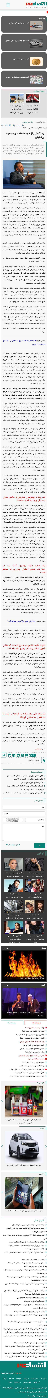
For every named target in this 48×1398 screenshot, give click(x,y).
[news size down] (14, 125)
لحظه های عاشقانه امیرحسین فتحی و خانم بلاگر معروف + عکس (35, 918)
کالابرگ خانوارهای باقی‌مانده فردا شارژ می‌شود (29, 1073)
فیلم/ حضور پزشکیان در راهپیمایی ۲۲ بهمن (28, 779)
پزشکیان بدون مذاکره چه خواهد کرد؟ (21, 621)
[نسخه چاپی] (2, 125)
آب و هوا (37, 1382)
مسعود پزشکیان (33, 760)
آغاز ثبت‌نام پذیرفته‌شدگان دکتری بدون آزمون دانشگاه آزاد (24, 1332)
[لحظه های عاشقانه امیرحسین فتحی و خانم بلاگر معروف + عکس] (34, 906)
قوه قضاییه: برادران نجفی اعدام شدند (32, 1066)
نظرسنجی (17, 1382)
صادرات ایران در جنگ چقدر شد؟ (33, 1062)
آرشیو (5, 1378)
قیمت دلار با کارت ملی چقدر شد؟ (33, 1031)
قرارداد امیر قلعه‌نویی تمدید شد (34, 1301)
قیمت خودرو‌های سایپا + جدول (19, 23)
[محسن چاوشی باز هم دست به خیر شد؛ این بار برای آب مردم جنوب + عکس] (13, 885)
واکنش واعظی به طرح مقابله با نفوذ (32, 1038)
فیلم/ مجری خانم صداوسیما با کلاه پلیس (30, 1297)
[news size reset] (18, 125)
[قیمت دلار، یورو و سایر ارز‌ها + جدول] (36, 80)
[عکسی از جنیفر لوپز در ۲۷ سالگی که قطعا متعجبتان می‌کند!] (13, 864)
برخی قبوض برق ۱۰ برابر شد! (34, 1052)
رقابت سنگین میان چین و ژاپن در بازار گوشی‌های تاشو (24, 1211)
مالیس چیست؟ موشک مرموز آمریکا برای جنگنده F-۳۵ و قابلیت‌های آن (14, 918)
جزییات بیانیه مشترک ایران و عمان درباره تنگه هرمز (27, 1076)
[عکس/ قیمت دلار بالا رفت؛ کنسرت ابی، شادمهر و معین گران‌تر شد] (24, 1003)
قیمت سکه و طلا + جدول (21, 59)
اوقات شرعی (27, 1382)
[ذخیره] (10, 125)
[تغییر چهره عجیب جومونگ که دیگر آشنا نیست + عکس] (34, 885)
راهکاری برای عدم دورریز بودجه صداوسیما (30, 1034)
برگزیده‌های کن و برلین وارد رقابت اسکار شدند (28, 1311)
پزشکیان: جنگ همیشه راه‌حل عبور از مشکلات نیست (26, 1242)
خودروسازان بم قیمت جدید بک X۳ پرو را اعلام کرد (24, 1165)
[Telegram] (18, 755)
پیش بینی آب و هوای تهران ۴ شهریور (31, 1055)
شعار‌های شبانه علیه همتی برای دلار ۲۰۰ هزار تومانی (27, 1069)
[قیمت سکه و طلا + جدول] (36, 61)
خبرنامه (26, 1378)
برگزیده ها (36, 1023)
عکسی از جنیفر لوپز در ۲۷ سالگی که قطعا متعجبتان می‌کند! (14, 876)
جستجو (11, 1378)
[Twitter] (9, 755)
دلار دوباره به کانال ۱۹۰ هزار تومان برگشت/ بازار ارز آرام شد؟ (24, 1353)
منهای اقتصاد (40, 122)
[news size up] (23, 125)
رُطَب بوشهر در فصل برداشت (34, 1027)
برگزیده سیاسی (27, 122)
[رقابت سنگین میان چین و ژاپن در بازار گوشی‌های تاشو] (24, 1193)
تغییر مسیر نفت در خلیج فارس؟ (33, 1045)
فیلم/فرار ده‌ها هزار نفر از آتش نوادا (32, 978)
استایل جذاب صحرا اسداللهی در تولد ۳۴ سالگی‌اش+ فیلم (14, 939)
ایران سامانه (31, 1396)
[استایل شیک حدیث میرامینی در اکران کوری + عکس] (34, 927)
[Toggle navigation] (5, 5)
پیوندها (18, 1378)
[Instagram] (22, 755)
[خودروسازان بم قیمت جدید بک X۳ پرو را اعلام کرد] (24, 1147)
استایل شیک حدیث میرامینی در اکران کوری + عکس (35, 939)
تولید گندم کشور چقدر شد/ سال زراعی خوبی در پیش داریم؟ (24, 1329)
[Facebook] (13, 755)
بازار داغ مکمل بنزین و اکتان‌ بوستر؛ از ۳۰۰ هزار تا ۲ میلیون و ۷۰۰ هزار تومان (23, 1121)
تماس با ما (34, 1378)
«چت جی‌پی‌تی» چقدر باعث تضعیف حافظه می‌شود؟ (26, 1245)
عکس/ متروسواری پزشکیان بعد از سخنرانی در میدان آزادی (23, 793)
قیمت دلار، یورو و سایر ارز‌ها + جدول (17, 77)
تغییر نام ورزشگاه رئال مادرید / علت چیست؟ (29, 1342)
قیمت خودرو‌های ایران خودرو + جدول (17, 40)
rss (10, 1382)
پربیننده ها (11, 1023)
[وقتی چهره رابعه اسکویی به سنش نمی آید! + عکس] (34, 864)
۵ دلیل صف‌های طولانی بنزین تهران (32, 1048)
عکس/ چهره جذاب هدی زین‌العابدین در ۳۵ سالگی (26, 12)
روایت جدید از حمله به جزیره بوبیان (32, 1041)
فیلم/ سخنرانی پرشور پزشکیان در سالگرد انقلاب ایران (25, 775)
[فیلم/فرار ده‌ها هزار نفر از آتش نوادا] (24, 965)
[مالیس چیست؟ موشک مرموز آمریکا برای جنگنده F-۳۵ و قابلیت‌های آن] (13, 906)
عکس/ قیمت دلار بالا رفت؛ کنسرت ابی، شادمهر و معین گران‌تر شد (25, 1014)
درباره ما (43, 1378)
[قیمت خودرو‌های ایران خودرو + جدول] (36, 43)
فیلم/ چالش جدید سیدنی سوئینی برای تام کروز (28, 1224)
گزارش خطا (26, 755)
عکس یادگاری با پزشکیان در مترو (32, 782)
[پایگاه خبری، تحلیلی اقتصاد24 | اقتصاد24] (32, 3)
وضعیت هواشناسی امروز (36, 1059)
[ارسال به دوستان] (6, 125)
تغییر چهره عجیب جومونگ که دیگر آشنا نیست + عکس (35, 897)
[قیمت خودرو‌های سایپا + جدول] (36, 25)
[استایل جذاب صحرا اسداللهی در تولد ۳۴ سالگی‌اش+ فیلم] (13, 927)
